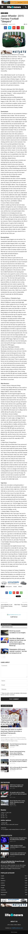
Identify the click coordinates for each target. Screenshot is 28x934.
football (15, 586)
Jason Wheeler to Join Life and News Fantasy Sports (6, 606)
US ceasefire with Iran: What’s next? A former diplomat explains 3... (18, 794)
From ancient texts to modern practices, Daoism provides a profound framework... (11, 731)
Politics (2, 878)
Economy (3, 890)
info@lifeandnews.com (17, 928)
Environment (4, 892)
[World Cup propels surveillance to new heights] (5, 632)
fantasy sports (9, 586)
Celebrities (3, 642)
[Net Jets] (14, 906)
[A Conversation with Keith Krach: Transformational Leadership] (5, 855)
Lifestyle (3, 885)
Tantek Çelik (4, 823)
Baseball (3, 653)
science (3, 883)
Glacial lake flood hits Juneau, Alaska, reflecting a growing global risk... (17, 802)
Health (2, 876)
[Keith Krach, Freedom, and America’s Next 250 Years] (5, 787)
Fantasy (6, 13)
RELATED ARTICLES (6, 624)
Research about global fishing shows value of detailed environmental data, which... (17, 753)
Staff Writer (5, 24)
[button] (26, 7)
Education (3, 894)
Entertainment (4, 634)
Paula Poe (3, 828)
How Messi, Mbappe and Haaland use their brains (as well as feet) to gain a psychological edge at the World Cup (17, 642)
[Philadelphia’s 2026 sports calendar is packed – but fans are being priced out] (5, 651)
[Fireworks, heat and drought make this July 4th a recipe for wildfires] (5, 762)
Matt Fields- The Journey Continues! (20, 605)
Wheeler (20, 586)
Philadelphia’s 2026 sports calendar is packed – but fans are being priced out (18, 651)
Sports (2, 13)
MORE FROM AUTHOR (7, 626)
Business (3, 880)
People (2, 887)
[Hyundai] (14, 901)
